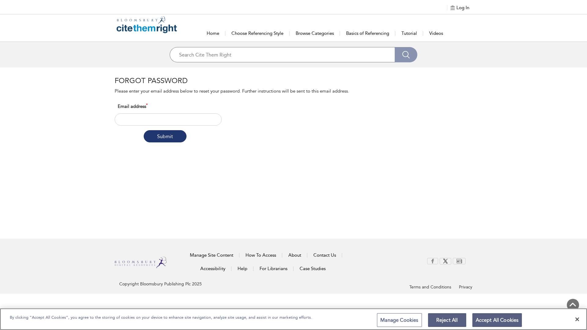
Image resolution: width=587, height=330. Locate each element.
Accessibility (212, 268)
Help (242, 268)
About (294, 255)
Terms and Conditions (430, 287)
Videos (436, 33)
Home (213, 33)
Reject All (447, 320)
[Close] (577, 319)
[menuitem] (432, 261)
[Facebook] (432, 260)
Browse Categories (315, 33)
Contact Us (324, 255)
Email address (133, 106)
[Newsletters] (459, 260)
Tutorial (409, 33)
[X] (445, 260)
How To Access (261, 255)
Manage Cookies (399, 320)
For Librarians (273, 268)
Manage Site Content (211, 255)
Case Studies (313, 268)
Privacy (465, 287)
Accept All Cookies (497, 320)
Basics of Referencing (367, 33)
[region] (293, 319)
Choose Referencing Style (257, 33)
